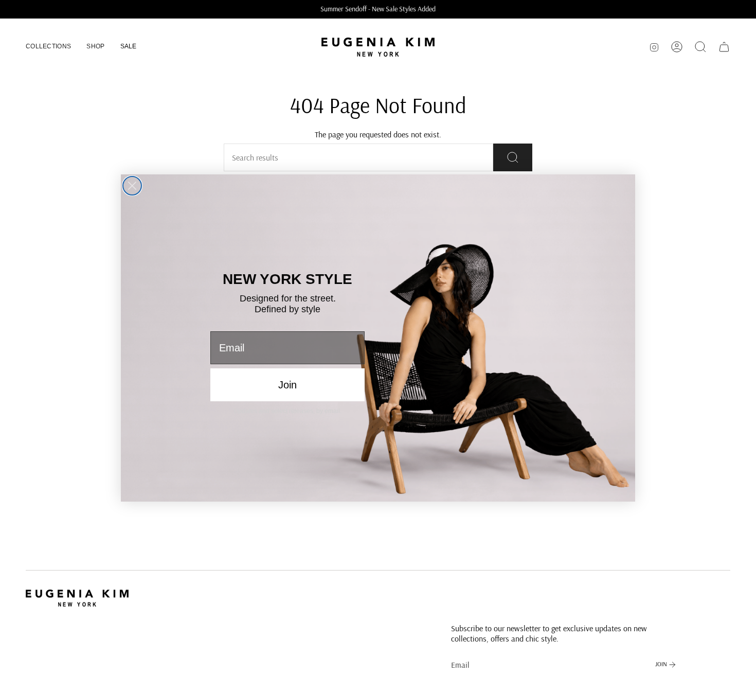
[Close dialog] (132, 185)
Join (287, 384)
